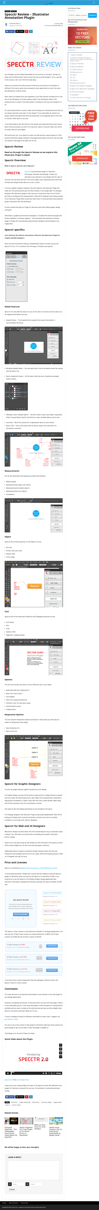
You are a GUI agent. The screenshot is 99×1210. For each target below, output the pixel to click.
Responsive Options (79, 83)
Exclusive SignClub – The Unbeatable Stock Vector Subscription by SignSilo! (11, 1132)
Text (74, 77)
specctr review (16, 1105)
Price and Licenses (77, 92)
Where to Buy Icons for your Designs (40, 1127)
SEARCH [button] (92, 15)
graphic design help (25, 1102)
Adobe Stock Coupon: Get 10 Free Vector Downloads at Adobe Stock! (55, 1131)
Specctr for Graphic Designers (81, 86)
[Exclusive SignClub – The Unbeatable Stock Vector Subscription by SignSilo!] (11, 1119)
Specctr (27, 172)
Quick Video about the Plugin (82, 97)
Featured (7, 11)
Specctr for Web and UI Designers (83, 89)
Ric (62, 23)
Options (75, 80)
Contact (4, 1203)
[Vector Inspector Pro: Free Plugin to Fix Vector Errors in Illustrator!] (26, 1119)
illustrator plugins (47, 1102)
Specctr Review (76, 55)
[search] (78, 15)
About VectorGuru (13, 1203)
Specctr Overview (77, 64)
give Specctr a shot (11, 1019)
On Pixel (19, 1080)
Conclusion (75, 95)
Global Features (77, 69)
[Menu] (4, 2)
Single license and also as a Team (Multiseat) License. (39, 868)
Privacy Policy (24, 1203)
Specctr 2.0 (9, 1080)
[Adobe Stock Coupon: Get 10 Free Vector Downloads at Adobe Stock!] (56, 1119)
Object (75, 75)
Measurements (77, 72)
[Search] (94, 2)
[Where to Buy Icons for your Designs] (41, 1119)
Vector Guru (15, 23)
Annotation (14, 1102)
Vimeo (27, 1080)
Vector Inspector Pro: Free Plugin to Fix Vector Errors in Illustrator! (26, 1131)
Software (14, 11)
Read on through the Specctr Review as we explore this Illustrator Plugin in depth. (81, 59)
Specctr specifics (77, 67)
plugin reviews (58, 1102)
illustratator (35, 1102)
